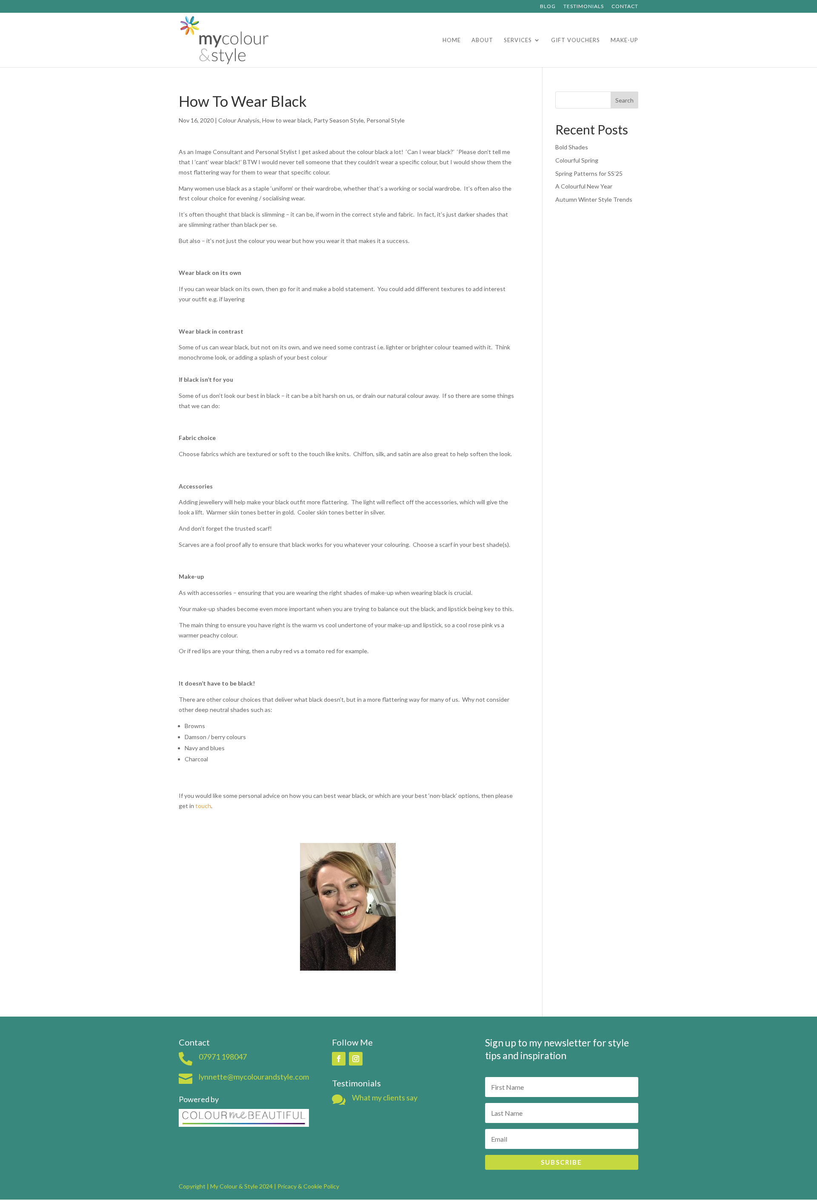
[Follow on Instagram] (356, 1059)
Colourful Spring (576, 160)
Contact (624, 6)
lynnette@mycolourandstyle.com (254, 1076)
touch (203, 805)
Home (452, 40)
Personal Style (385, 120)
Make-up (624, 40)
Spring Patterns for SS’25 (589, 173)
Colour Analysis (239, 120)
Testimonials (583, 6)
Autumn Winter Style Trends (593, 199)
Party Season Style (339, 120)
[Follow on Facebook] (339, 1059)
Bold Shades (571, 147)
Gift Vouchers (575, 40)
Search (624, 100)
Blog (548, 6)
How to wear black (286, 120)
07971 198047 (223, 1056)
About (482, 40)
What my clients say (384, 1097)
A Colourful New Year (583, 186)
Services (518, 40)
